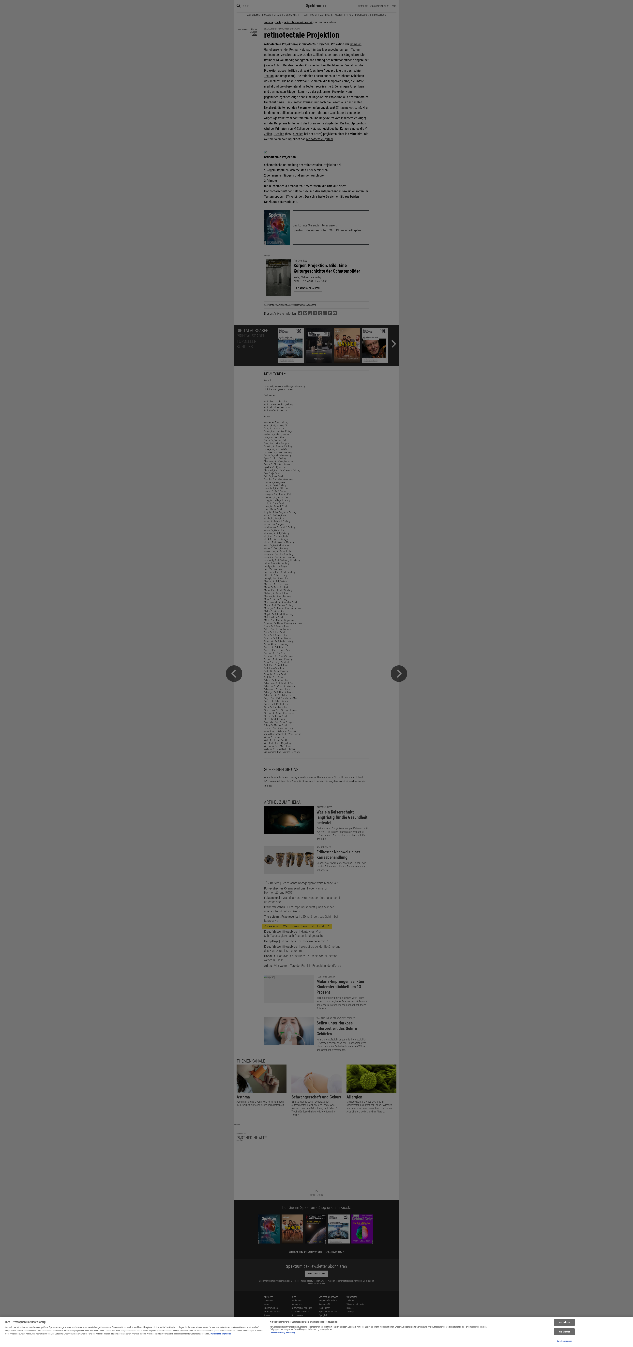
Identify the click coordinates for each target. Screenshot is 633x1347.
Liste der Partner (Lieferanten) (282, 1332)
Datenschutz (216, 1333)
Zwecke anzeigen (564, 1341)
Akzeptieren (564, 1322)
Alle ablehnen (564, 1332)
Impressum (226, 1333)
